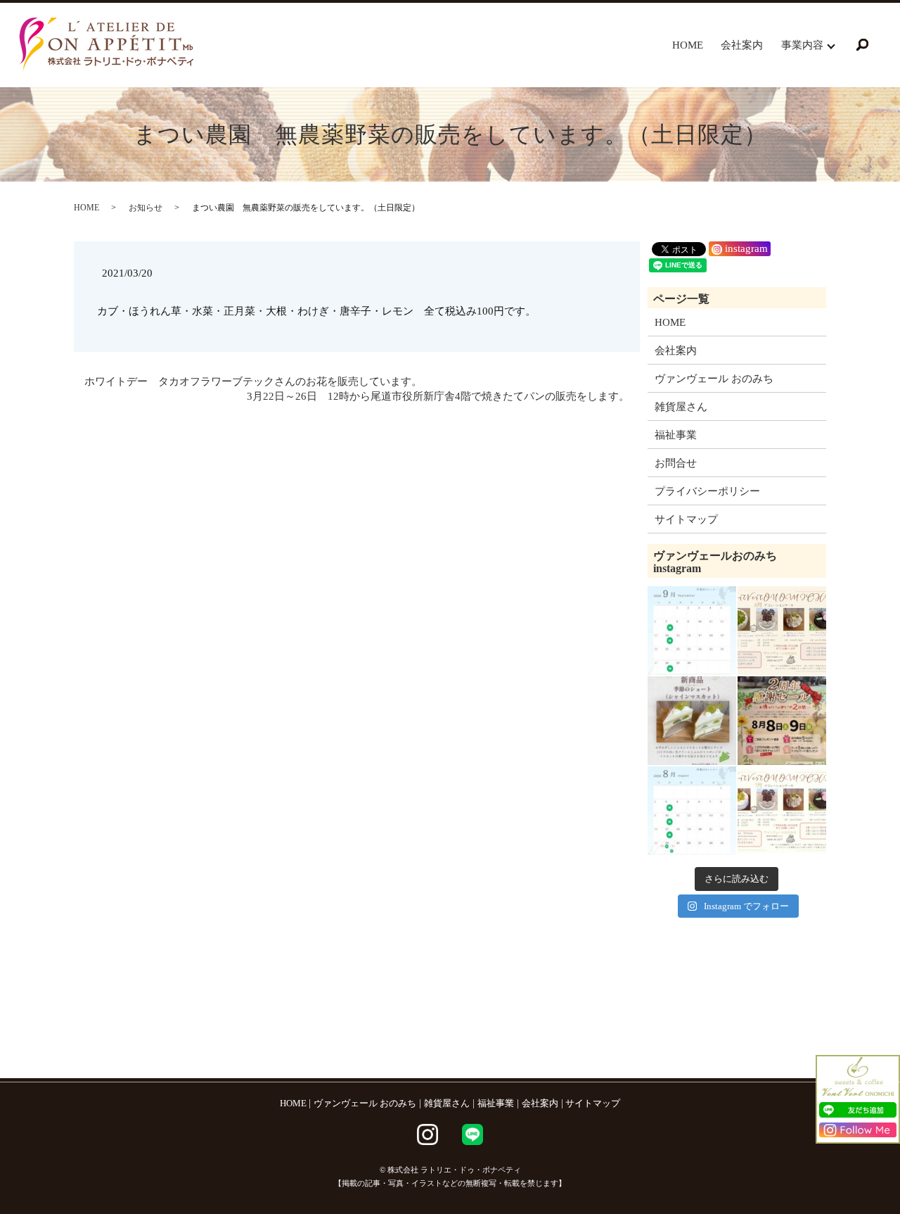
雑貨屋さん (681, 406)
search (862, 45)
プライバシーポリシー (707, 491)
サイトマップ (686, 519)
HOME (687, 45)
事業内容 (802, 45)
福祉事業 (676, 435)
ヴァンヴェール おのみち (714, 378)
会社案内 (742, 45)
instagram (745, 248)
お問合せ (676, 463)
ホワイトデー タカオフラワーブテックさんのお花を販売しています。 (253, 381)
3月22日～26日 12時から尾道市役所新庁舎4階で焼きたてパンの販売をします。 (438, 396)
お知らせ (145, 208)
